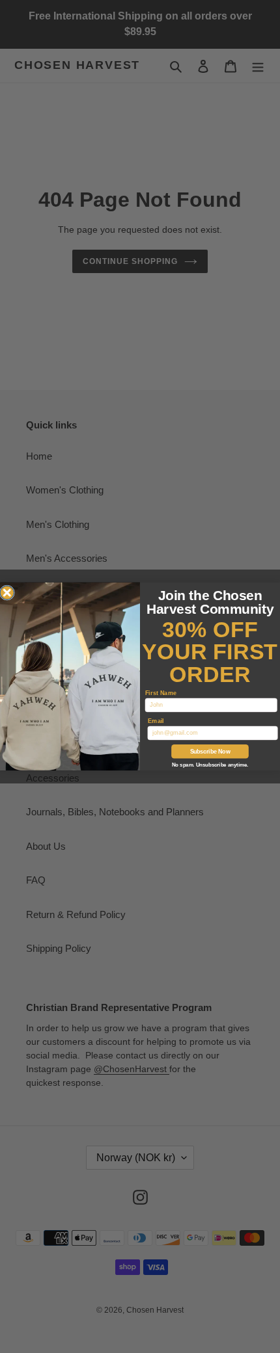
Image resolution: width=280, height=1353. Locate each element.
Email (156, 720)
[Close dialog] (7, 593)
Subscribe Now (210, 751)
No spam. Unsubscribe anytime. (210, 765)
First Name (161, 692)
